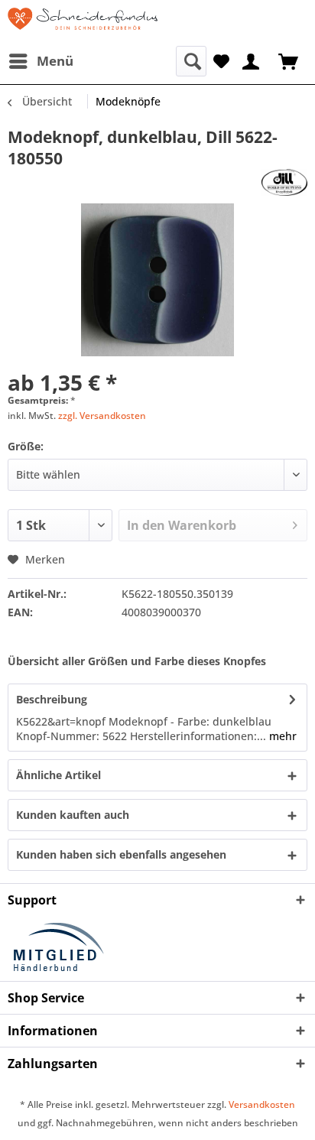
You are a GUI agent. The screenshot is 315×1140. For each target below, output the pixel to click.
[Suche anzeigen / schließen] (191, 61)
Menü (55, 61)
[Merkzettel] (221, 60)
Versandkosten (262, 1104)
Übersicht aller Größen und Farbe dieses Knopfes (137, 661)
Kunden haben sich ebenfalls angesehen (121, 854)
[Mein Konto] (251, 60)
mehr (281, 736)
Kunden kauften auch (72, 814)
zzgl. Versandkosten (102, 415)
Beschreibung (51, 699)
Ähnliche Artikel (58, 775)
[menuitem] (40, 61)
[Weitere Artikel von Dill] (284, 182)
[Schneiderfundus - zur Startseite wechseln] (83, 23)
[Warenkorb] (290, 60)
